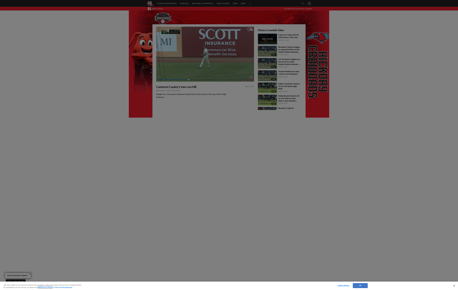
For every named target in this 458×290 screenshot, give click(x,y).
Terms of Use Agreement (63, 287)
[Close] (454, 285)
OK (360, 285)
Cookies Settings (343, 285)
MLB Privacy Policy (45, 287)
